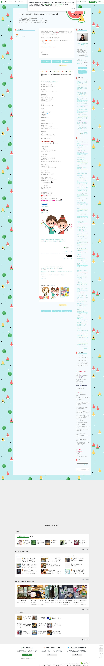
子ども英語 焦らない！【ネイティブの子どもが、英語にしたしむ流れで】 (82, 108)
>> (85, 355)
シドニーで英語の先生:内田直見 (82, 44)
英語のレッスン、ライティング (51, 81)
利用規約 (57, 665)
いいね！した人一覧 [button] (68, 251)
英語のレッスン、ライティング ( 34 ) (82, 285)
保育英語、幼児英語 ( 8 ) (82, 227)
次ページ (62, 65)
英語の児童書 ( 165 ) (81, 202)
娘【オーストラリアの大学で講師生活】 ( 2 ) (82, 325)
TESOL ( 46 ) (80, 250)
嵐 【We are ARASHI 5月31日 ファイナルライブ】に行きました (82, 124)
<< (79, 355)
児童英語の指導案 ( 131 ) (82, 173)
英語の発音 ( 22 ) (80, 303)
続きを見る (86, 56)
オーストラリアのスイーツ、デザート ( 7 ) (82, 292)
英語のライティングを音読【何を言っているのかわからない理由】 (82, 82)
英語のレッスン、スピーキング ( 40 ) (82, 281)
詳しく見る (51, 654)
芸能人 (31, 536)
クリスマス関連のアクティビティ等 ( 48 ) (82, 230)
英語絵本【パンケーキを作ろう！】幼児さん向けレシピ (82, 114)
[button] (101, 656)
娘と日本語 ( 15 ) (80, 175)
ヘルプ (88, 665)
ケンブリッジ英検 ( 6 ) (81, 305)
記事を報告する (69, 258)
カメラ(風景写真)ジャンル (23, 536)
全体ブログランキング (81, 60)
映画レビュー (19, 555)
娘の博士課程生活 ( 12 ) (82, 301)
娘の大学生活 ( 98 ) (81, 177)
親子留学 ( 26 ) (80, 161)
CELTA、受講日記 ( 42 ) (82, 260)
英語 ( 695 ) (79, 208)
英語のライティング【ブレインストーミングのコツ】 (52, 268)
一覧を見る (85, 132)
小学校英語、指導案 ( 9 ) (82, 190)
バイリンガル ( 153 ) (81, 150)
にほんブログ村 (44, 206)
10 (79, 362)
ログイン (100, 1)
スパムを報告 (43, 665)
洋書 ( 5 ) (79, 328)
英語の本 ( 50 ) (80, 147)
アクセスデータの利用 (66, 665)
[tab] (23, 536)
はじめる (27, 654)
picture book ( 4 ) (80, 159)
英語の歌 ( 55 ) (80, 171)
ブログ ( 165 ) (80, 141)
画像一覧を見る (84, 133)
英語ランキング (44, 212)
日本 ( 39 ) (79, 245)
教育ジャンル (79, 63)
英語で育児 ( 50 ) (80, 152)
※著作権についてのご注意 (20, 36)
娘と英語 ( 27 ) (80, 145)
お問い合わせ (50, 665)
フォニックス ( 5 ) (80, 236)
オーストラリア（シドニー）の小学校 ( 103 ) (82, 184)
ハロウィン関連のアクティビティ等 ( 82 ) (82, 222)
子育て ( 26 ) (79, 143)
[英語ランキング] (45, 210)
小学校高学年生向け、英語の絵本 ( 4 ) (82, 199)
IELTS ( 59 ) (79, 256)
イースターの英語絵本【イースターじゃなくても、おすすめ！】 (82, 128)
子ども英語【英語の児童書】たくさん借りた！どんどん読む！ (82, 98)
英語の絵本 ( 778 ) (81, 157)
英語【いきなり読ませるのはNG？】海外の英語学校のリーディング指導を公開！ (82, 87)
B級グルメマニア (44, 555)
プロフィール (79, 46)
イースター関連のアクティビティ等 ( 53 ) (82, 194)
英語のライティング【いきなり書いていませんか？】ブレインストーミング (56, 271)
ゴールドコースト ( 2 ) (81, 248)
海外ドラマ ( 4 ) (80, 311)
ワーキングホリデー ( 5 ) (82, 295)
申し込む (77, 654)
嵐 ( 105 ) (79, 196)
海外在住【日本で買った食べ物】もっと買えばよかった (82, 103)
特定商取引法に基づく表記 (78, 665)
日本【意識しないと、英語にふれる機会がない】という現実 (82, 119)
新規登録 (92, 1)
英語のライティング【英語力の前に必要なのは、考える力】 (53, 274)
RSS (19, 35)
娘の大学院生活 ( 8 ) (81, 258)
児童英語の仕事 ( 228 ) (81, 154)
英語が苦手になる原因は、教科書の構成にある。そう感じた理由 (81, 93)
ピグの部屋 (85, 46)
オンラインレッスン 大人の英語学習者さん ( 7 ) (82, 334)
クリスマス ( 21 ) (80, 224)
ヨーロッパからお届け (70, 555)
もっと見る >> (43, 278)
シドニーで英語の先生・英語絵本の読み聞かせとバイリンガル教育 (38, 14)
